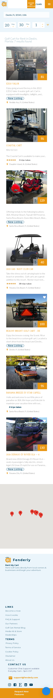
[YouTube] (31, 684)
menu (49, 4)
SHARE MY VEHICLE (31, 4)
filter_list (47, 24)
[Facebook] (15, 684)
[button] (20, 513)
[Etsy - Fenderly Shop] (20, 684)
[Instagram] (9, 684)
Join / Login (37, 4)
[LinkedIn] (25, 684)
